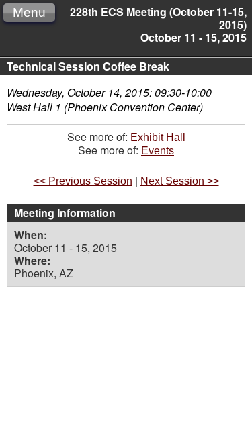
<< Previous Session (83, 181)
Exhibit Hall (157, 137)
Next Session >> (179, 181)
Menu (29, 12)
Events (157, 150)
